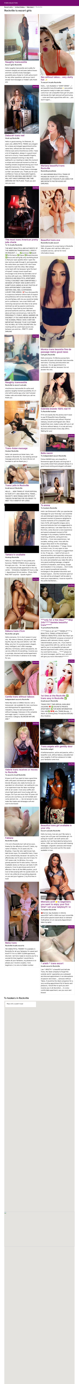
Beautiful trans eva (50, 240)
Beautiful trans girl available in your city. (56, 826)
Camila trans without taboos (19, 696)
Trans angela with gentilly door (57, 746)
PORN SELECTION (11, 3)
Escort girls (8, 7)
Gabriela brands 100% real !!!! (56, 408)
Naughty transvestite (16, 62)
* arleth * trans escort (52, 963)
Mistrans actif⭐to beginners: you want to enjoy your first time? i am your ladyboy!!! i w (56, 904)
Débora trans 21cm (15, 631)
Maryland (30, 7)
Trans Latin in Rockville (17, 485)
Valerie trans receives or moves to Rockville (21, 770)
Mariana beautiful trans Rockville (52, 167)
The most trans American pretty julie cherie (21, 240)
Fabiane (9, 838)
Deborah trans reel (14, 135)
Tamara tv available (15, 554)
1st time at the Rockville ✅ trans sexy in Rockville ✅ (55, 696)
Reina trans (11, 943)
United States (20, 7)
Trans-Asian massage (16, 448)
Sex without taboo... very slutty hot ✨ (57, 78)
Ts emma (45, 505)
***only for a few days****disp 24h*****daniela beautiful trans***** (57, 622)
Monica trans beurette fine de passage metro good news (56, 350)
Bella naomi (47, 453)
